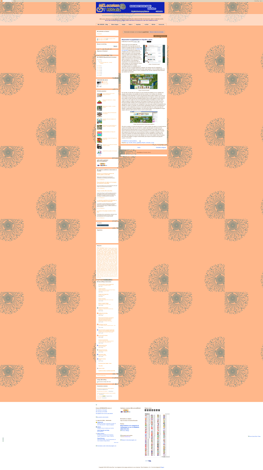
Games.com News (102, 298)
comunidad (107, 257)
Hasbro (98, 260)
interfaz (134, 142)
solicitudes (148, 142)
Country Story (108, 265)
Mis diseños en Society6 (101, 410)
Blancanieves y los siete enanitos (111, 258)
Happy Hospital (106, 275)
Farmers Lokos (101, 368)
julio (100, 61)
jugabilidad (139, 142)
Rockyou (100, 255)
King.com (98, 257)
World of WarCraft (105, 270)
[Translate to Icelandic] (137, 15)
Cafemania (104, 273)
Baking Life (109, 271)
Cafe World (104, 265)
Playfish (143, 142)
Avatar (106, 256)
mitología (100, 264)
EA (110, 254)
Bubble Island (109, 272)
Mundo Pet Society (102, 358)
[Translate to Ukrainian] (139, 15)
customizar (109, 252)
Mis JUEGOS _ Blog (103, 24)
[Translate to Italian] (108, 15)
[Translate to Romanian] (145, 15)
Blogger (162, 467)
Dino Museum (100, 431)
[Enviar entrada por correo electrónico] (140, 141)
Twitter (114, 262)
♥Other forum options (102, 346)
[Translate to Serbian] (131, 15)
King (97, 255)
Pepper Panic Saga (100, 276)
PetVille (114, 261)
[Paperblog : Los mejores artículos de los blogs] (148, 461)
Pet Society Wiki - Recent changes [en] (106, 284)
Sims (106, 269)
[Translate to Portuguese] (109, 15)
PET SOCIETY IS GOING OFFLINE (104, 285)
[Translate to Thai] (111, 15)
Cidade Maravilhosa (100, 274)
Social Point (103, 252)
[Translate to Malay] (113, 15)
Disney (102, 254)
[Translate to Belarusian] (154, 15)
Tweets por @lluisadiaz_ (101, 375)
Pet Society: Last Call (102, 324)
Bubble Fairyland (103, 272)
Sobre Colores (100, 433)
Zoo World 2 (110, 270)
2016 (99, 65)
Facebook (105, 249)
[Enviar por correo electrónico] (134, 41)
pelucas (103, 258)
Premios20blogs (102, 269)
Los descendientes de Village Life (109, 131)
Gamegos (99, 252)
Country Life (111, 274)
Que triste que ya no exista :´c (102, 391)
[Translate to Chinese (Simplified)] (116, 15)
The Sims (111, 262)
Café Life (107, 273)
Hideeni (107, 260)
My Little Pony (101, 261)
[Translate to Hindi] (128, 15)
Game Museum (101, 438)
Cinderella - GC (101, 314)
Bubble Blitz (113, 271)
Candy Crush (115, 273)
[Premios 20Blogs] (124, 430)
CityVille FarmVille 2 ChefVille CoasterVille (106, 370)
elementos (112, 263)
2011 (99, 73)
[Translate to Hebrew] (127, 15)
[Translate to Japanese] (115, 15)
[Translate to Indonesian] (105, 15)
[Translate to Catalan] (158, 15)
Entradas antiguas (161, 147)
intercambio (99, 258)
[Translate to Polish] (135, 15)
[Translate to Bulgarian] (152, 15)
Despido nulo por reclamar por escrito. (105, 428)
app (127, 142)
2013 (99, 70)
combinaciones (104, 263)
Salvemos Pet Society (102, 349)
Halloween (106, 251)
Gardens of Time (114, 254)
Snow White (106, 276)
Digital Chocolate (113, 265)
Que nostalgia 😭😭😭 (101, 396)
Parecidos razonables (108, 261)
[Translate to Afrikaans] (130, 15)
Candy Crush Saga (107, 253)
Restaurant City (110, 250)
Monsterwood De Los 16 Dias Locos (104, 304)
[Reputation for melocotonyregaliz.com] (128, 440)
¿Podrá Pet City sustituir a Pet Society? (110, 150)
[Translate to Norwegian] (149, 15)
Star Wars (113, 269)
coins (98, 251)
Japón (116, 256)
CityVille (130, 142)
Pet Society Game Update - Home (105, 363)
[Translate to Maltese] (153, 15)
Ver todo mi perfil (105, 83)
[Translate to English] (102, 15)
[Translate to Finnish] (147, 15)
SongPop (109, 269)
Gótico (116, 259)
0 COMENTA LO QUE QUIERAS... (130, 141)
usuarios (104, 264)
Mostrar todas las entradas (156, 32)
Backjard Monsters (104, 271)
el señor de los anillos (113, 257)
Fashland (98, 275)
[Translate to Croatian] (132, 15)
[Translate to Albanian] (134, 15)
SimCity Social (105, 262)
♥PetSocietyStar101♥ (102, 345)
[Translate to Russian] (126, 15)
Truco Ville (100, 365)
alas (112, 270)
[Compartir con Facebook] (138, 41)
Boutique (98, 254)
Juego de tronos (111, 260)
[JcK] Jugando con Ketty (103, 430)
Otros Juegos (114, 24)
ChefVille (106, 259)
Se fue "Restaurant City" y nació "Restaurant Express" (108, 94)
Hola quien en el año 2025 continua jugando (105, 388)
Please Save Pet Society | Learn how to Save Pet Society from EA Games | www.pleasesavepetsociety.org (106, 318)
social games (114, 248)
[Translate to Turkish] (124, 15)
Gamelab (101, 275)
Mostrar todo (116, 442)
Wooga (108, 255)
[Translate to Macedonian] (156, 15)
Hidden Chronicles (103, 260)
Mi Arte (153, 24)
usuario (103, 256)
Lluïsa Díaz (105, 82)
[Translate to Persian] (157, 15)
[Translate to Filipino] (106, 15)
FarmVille (101, 251)
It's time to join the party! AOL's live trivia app (105, 299)
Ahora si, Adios (100, 336)
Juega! (123, 24)
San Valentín (104, 255)
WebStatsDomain (127, 436)
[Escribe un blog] (135, 41)
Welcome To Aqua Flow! (102, 355)
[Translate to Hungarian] (138, 15)
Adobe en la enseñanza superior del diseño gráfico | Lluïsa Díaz (105, 174)
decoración (115, 270)
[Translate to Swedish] (146, 15)
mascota (108, 254)
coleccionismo (102, 257)
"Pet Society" (114, 252)
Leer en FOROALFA (100, 179)
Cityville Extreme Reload (103, 307)
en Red (146, 24)
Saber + (131, 24)
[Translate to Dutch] (143, 15)
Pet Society (100, 248)
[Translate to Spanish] (104, 15)
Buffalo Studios (99, 273)
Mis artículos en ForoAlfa (101, 411)
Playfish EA (115, 250)
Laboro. (99, 427)
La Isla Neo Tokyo (101, 295)
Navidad (105, 254)
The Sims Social (104, 250)
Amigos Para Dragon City (103, 294)
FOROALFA (100, 422)
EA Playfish (99, 249)
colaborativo (99, 263)
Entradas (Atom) (147, 152)
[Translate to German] (120, 15)
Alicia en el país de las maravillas (111, 264)
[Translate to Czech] (141, 15)
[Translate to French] (121, 15)
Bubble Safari (99, 265)
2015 (99, 67)
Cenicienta (102, 259)
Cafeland (115, 251)
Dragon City (110, 251)
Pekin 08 (115, 275)
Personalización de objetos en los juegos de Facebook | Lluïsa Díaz (106, 183)
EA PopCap (110, 259)
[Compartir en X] (137, 41)
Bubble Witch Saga (114, 272)
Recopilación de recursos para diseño (104, 413)
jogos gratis (99, 397)
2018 (99, 59)
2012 (99, 72)
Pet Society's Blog (102, 354)
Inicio (138, 147)
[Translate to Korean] (117, 15)
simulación (99, 271)
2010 (99, 75)
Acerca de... (162, 24)
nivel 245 (99, 277)
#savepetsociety (100, 253)
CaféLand (111, 273)
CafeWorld (110, 256)
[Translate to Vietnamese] (119, 15)
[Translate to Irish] (150, 15)
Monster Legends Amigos (103, 303)
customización (99, 256)
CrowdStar (115, 274)
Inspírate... (138, 24)
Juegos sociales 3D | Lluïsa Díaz (104, 190)
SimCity (101, 262)
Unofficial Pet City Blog (102, 313)
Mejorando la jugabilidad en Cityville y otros (137, 39)
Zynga (152, 142)
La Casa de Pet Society (103, 335)
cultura (108, 263)
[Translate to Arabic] (112, 15)
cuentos (115, 253)
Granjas (113, 256)
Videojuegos (99, 33)
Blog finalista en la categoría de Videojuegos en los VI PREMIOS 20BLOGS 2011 (129, 427)
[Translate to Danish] (142, 15)
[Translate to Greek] (123, 15)
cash (109, 249)
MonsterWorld (111, 275)
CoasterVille (106, 274)
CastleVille (98, 259)
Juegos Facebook (101, 288)
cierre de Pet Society (113, 255)
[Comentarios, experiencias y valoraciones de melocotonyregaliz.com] (106, 445)
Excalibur (113, 259)
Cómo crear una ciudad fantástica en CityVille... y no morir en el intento (109, 126)
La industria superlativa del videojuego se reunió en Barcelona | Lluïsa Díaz (107, 201)
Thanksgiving (110, 276)
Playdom (112, 253)
